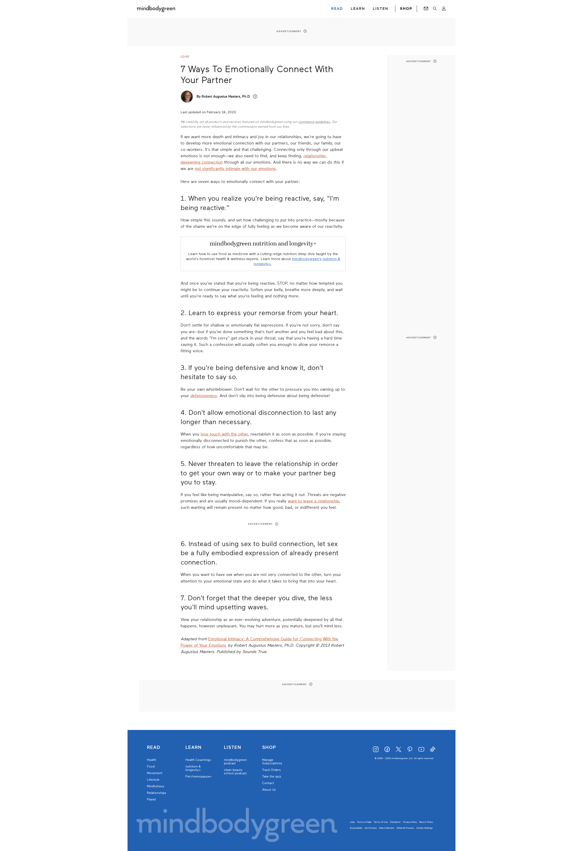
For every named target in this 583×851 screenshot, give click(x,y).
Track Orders (271, 770)
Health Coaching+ (198, 760)
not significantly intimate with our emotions (235, 168)
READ (337, 9)
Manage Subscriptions (272, 761)
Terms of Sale (364, 822)
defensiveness (203, 395)
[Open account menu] (443, 8)
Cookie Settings (424, 828)
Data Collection (386, 828)
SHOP (406, 9)
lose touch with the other (224, 434)
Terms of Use (381, 822)
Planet (151, 799)
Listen (232, 747)
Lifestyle (153, 779)
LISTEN (380, 9)
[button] (255, 96)
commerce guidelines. (314, 122)
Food (151, 766)
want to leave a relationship (313, 501)
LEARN (358, 9)
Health (151, 760)
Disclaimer (395, 822)
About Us (269, 789)
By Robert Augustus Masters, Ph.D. (224, 96)
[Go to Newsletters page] (426, 8)
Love (185, 56)
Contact (268, 783)
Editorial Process (405, 828)
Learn (193, 747)
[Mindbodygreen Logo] (156, 8)
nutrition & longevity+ (193, 768)
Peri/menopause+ (198, 776)
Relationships (156, 793)
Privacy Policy (410, 822)
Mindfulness (155, 786)
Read (153, 747)
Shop (269, 747)
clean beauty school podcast (235, 771)
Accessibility (356, 828)
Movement (154, 773)
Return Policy (426, 822)
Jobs (352, 822)
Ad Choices (371, 828)
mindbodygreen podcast (235, 761)
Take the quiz (271, 776)
